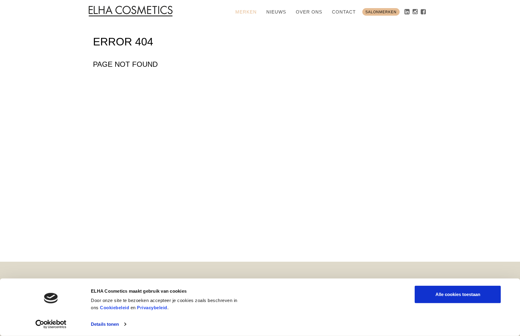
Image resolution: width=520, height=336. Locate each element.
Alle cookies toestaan (457, 294)
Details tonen (105, 324)
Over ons (309, 11)
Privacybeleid (152, 307)
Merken (246, 11)
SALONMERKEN (381, 12)
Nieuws (276, 11)
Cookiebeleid (114, 307)
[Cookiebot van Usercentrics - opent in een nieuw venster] (51, 324)
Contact (344, 11)
